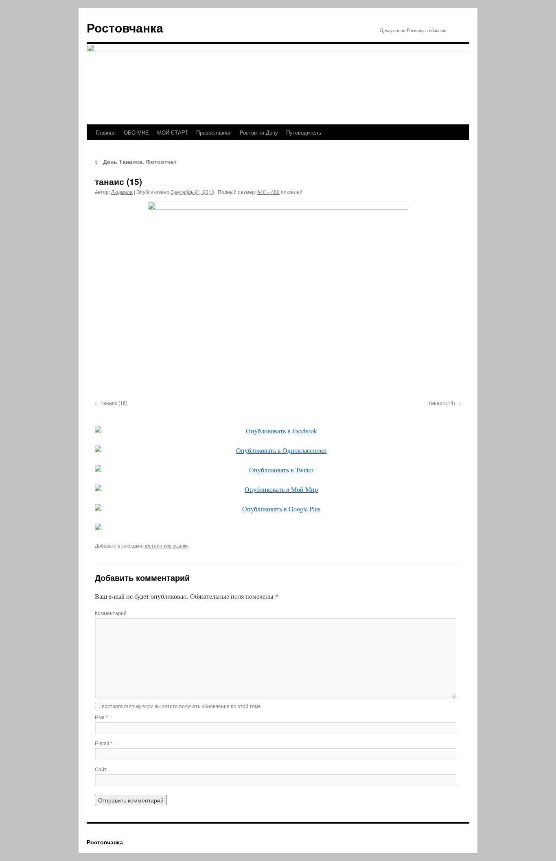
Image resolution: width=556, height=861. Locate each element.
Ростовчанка (125, 27)
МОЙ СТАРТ (172, 132)
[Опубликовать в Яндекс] (278, 527)
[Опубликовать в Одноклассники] (278, 450)
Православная (214, 132)
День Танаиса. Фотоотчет (136, 161)
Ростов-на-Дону (259, 132)
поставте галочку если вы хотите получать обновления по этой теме (181, 705)
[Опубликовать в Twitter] (278, 470)
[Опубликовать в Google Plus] (278, 509)
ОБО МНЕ (136, 132)
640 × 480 (268, 191)
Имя (101, 716)
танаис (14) (442, 402)
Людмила (122, 191)
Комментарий (111, 612)
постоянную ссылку (165, 545)
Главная (106, 132)
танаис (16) (114, 402)
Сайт (101, 768)
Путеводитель (303, 132)
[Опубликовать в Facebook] (278, 431)
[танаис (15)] (278, 299)
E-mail (103, 742)
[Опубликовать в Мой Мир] (278, 489)
